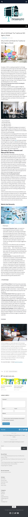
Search (2, 446)
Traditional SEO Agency (13, 371)
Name (3, 408)
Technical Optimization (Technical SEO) (9, 464)
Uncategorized (4, 501)
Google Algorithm (4, 498)
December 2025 (4, 482)
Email (15, 408)
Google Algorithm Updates (6, 465)
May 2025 (3, 483)
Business (3, 493)
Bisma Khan (4, 38)
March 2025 (3, 485)
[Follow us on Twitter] (24, 429)
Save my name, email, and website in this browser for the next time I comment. (13, 419)
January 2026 (4, 480)
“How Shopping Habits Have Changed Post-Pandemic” (12, 462)
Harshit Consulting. (19, 362)
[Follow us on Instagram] (22, 429)
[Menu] (26, 1)
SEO (2, 29)
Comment (4, 399)
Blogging (3, 492)
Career (2, 495)
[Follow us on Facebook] (19, 429)
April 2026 (3, 478)
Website (4, 413)
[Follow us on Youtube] (26, 429)
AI (4, 371)
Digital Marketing (4, 496)
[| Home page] (14, 13)
